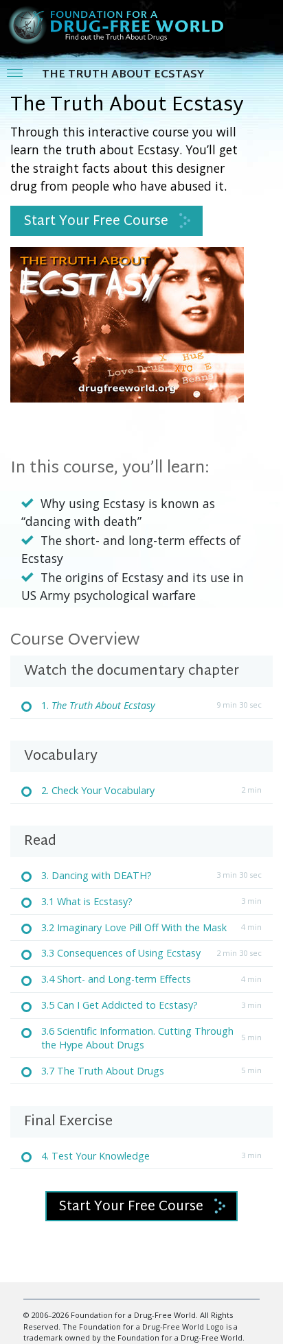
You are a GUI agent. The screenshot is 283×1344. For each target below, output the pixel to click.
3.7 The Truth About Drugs (102, 1070)
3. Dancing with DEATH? (96, 875)
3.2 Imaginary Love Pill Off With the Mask (134, 927)
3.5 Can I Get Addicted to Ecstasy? (119, 1004)
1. (98, 705)
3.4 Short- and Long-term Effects (116, 978)
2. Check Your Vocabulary (98, 790)
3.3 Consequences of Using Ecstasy (121, 952)
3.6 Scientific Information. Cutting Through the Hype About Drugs (137, 1037)
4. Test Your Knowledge (95, 1155)
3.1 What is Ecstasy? (87, 901)
